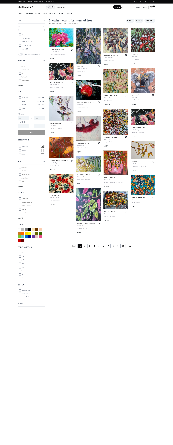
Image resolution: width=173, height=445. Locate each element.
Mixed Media (25, 80)
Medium (24, 104)
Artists (37, 13)
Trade (61, 13)
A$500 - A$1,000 (27, 45)
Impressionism (26, 174)
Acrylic (23, 66)
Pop (23, 181)
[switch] (20, 54)
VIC (23, 253)
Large (23, 101)
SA (22, 274)
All (22, 34)
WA (23, 271)
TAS (23, 263)
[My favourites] (150, 7)
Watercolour (25, 77)
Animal (24, 213)
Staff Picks (29, 13)
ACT (23, 260)
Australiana (25, 178)
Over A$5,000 (26, 38)
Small (23, 108)
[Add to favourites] (71, 50)
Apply (31, 132)
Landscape (25, 198)
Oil (22, 73)
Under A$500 (25, 49)
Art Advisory (69, 13)
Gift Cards (53, 13)
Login (138, 7)
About (45, 13)
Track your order (150, 2)
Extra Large (25, 97)
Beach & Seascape (27, 202)
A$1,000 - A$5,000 (27, 42)
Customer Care (138, 2)
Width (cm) (21, 114)
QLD (23, 267)
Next (129, 246)
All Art (21, 13)
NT (22, 278)
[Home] (25, 7)
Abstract (24, 167)
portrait (24, 150)
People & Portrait (26, 205)
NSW (23, 256)
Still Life (24, 209)
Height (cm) (21, 122)
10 (123, 246)
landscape (25, 146)
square (24, 155)
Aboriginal (24, 171)
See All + (21, 85)
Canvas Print (25, 70)
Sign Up (145, 7)
